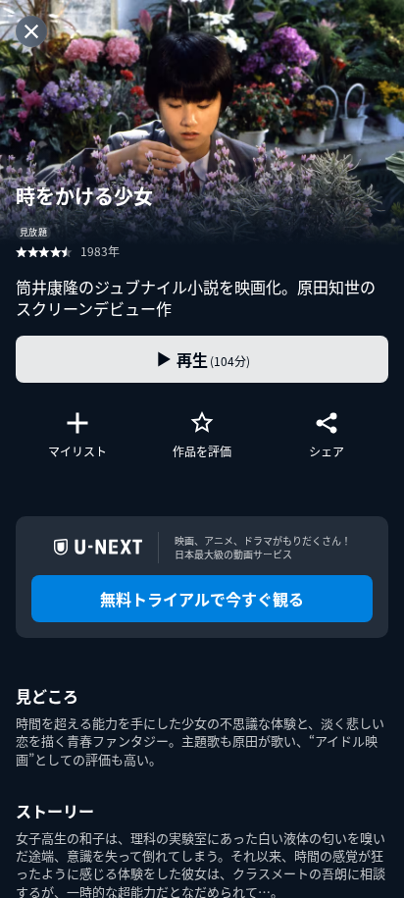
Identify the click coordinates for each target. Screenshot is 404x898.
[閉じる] (31, 31)
